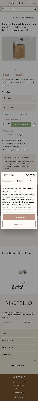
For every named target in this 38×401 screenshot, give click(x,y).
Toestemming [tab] (7, 181)
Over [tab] (31, 181)
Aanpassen (18, 224)
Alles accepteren (19, 217)
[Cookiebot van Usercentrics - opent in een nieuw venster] (27, 175)
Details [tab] (19, 181)
